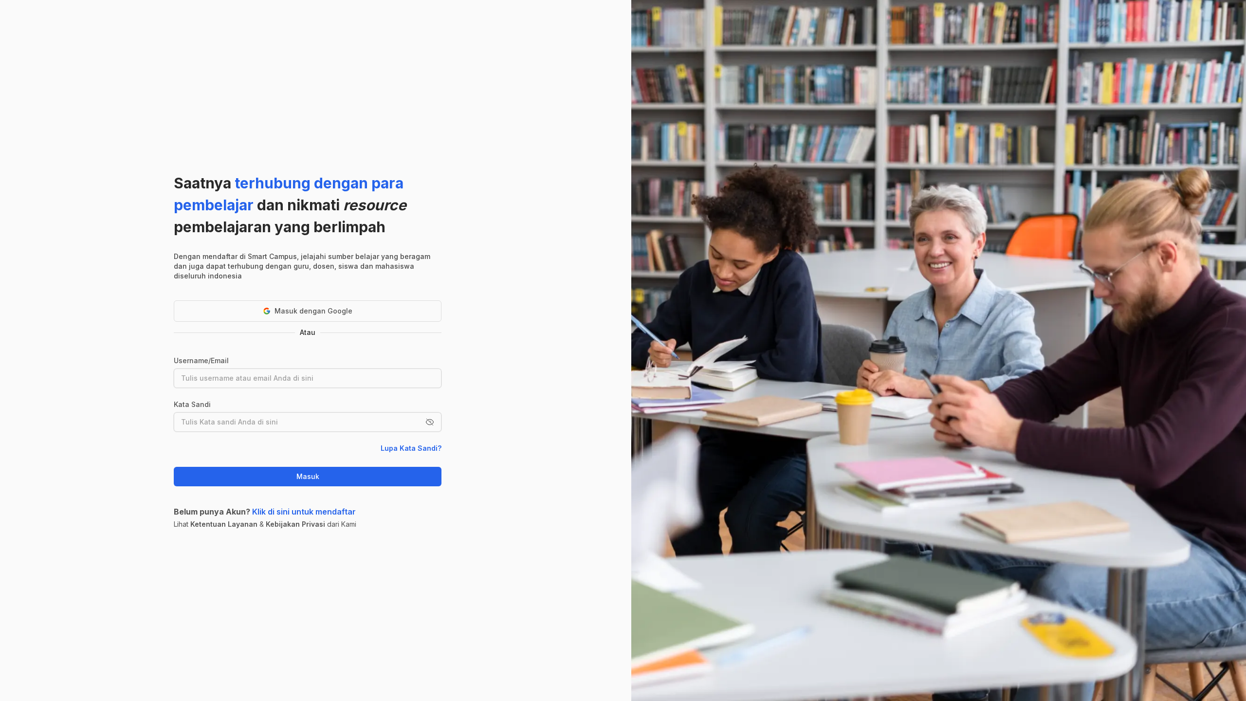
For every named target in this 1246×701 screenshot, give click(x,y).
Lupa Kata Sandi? (411, 448)
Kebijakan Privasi (295, 524)
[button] (429, 422)
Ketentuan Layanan (223, 524)
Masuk (307, 476)
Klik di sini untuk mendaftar (304, 512)
